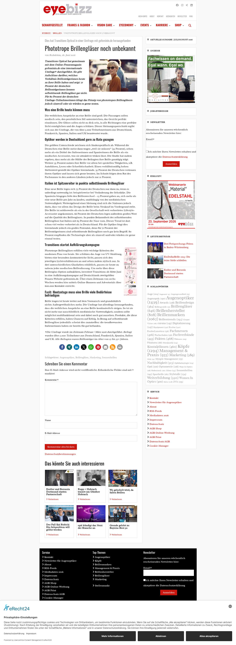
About (152, 16)
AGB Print (155, 437)
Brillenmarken (166, 317)
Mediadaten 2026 (159, 415)
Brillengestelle (162, 307)
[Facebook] (177, 5)
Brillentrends (171, 319)
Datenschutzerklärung (175, 156)
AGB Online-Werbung (162, 432)
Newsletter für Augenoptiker (165, 402)
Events (144, 25)
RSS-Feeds (155, 411)
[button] (62, 347)
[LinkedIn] (191, 5)
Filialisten (154, 342)
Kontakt (160, 16)
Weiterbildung (163, 377)
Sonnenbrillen (109, 357)
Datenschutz (156, 424)
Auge (153, 294)
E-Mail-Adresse (52, 433)
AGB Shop (155, 428)
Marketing (95, 357)
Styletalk (177, 374)
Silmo (171, 370)
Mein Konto (142, 16)
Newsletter (182, 16)
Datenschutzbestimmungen (60, 454)
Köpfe (98, 560)
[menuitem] (52, 25)
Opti (152, 366)
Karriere (162, 25)
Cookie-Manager (158, 445)
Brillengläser (81, 357)
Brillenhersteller (104, 572)
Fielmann (180, 339)
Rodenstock (158, 370)
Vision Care (104, 25)
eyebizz (46, 33)
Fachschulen (163, 335)
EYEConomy (126, 25)
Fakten (164, 338)
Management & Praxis (167, 352)
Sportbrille (161, 374)
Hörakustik (170, 342)
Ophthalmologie (184, 363)
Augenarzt (164, 294)
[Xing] (187, 5)
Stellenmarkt (102, 585)
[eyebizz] (67, 11)
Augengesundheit (180, 294)
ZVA (178, 381)
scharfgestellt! (52, 25)
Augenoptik (156, 298)
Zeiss (168, 382)
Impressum (155, 419)
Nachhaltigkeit (160, 363)
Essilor (174, 327)
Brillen (57, 33)
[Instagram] (182, 5)
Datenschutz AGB (159, 441)
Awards (167, 302)
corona (164, 323)
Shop (178, 25)
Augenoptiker (67, 357)
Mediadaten (170, 16)
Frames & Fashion (78, 25)
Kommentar (51, 380)
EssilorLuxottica (158, 331)
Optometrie (169, 366)
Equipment (160, 327)
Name (48, 420)
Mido (151, 359)
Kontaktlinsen (162, 346)
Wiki (191, 16)
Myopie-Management (169, 358)
